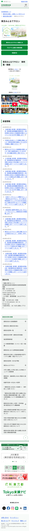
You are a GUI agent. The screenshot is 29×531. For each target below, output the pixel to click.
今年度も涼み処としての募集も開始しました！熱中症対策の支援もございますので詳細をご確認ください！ (16, 142)
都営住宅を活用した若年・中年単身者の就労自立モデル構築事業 (14, 404)
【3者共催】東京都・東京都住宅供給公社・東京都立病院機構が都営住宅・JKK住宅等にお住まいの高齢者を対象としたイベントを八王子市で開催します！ (16, 132)
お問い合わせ (5, 517)
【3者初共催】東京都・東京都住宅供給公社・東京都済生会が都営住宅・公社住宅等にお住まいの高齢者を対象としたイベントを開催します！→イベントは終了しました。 (16, 270)
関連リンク (23, 521)
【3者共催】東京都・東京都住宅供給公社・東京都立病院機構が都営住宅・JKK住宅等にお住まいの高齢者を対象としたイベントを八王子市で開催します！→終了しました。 (16, 187)
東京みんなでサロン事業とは (14, 42)
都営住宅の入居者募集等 (10, 321)
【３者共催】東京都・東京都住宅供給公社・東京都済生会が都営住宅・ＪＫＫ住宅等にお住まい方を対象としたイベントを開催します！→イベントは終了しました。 (16, 162)
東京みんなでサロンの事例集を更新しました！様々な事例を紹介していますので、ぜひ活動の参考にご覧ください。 (16, 151)
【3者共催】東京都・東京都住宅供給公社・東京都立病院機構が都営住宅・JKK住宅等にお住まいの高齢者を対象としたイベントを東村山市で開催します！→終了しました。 (16, 175)
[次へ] (25, 461)
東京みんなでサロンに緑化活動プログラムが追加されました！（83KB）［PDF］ (16, 232)
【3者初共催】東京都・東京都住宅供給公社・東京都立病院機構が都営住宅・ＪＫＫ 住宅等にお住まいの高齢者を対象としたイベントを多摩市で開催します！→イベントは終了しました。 (16, 257)
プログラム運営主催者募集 (14, 48)
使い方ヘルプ (5, 521)
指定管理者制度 (8, 339)
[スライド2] (14, 461)
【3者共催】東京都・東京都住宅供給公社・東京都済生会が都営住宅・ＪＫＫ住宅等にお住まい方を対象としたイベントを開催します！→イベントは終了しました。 (16, 222)
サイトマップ (15, 521)
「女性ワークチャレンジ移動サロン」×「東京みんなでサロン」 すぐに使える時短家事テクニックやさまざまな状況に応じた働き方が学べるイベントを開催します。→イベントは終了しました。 (16, 200)
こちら (15, 92)
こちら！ (16, 69)
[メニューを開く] (26, 6)
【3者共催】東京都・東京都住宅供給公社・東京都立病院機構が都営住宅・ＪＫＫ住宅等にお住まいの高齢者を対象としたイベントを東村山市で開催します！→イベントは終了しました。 (16, 244)
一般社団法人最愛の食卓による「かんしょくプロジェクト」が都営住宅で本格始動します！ (16, 211)
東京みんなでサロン (9, 365)
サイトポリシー (14, 517)
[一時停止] (16, 461)
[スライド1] (12, 461)
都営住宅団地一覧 (9, 330)
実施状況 (14, 53)
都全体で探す (24, 1)
